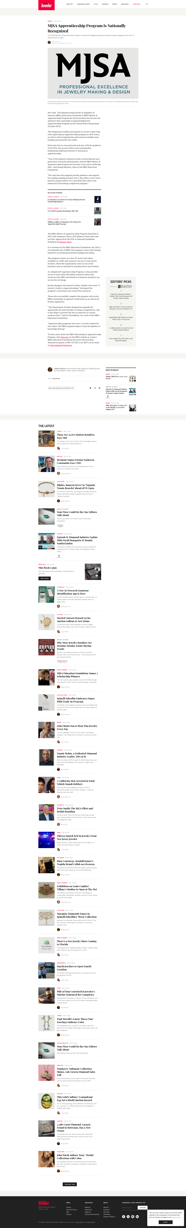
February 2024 (65, 242)
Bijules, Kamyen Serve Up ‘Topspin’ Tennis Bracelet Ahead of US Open (76, 486)
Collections (60, 481)
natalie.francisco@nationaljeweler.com (62, 43)
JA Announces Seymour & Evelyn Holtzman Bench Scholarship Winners (66, 201)
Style (96, 4)
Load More (70, 1184)
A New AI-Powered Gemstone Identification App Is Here (73, 592)
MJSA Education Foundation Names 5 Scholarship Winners (77, 675)
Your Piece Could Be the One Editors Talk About (77, 513)
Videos (114, 4)
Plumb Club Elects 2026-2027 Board (116, 377)
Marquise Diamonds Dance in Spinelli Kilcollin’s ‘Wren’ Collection (77, 915)
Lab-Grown (60, 857)
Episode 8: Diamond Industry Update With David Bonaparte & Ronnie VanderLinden (121, 296)
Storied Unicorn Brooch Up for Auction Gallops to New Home (74, 619)
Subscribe (136, 4)
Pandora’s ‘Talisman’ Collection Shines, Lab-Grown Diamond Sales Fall (76, 1071)
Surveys (59, 431)
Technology (60, 587)
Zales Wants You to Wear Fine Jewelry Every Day (77, 727)
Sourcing (60, 750)
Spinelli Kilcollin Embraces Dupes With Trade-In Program (121, 318)
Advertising (106, 1214)
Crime (59, 777)
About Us (106, 1207)
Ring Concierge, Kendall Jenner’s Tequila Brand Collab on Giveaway (76, 862)
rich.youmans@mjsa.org (61, 345)
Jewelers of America (109, 1217)
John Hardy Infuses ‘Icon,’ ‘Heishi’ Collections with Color (75, 1156)
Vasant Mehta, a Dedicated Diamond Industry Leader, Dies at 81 (77, 755)
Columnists (60, 805)
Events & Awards (53, 196)
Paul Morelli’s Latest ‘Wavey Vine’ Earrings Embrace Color (75, 1020)
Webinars (87, 1207)
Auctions (60, 614)
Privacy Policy (91, 1222)
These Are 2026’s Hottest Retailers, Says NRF (76, 436)
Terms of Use (80, 1222)
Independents (61, 963)
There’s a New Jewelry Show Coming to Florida (77, 943)
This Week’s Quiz (47, 567)
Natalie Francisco (56, 41)
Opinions (105, 4)
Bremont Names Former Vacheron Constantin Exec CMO (75, 461)
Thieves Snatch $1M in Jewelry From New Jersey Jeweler (77, 837)
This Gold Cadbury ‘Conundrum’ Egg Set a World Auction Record (75, 1098)
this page (65, 337)
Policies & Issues (62, 695)
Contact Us (106, 1210)
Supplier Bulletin (62, 1043)
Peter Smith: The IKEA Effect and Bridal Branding (121, 339)
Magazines (125, 4)
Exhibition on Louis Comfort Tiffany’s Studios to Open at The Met (77, 888)
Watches (59, 456)
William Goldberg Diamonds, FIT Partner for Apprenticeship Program (64, 223)
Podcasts (60, 534)
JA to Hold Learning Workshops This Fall (63, 211)
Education (56, 379)
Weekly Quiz (88, 1210)
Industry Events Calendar (92, 1214)
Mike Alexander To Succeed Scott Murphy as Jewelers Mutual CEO (121, 308)
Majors (50, 21)
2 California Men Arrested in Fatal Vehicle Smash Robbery (121, 329)
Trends (59, 1015)
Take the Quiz (44, 578)
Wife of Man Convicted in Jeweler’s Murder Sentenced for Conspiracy (76, 993)
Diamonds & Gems (83, 4)
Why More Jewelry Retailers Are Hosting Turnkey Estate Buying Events (74, 645)
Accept (166, 1222)
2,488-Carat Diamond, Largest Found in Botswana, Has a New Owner (73, 1127)
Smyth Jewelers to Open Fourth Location (74, 968)
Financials (60, 1065)
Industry (69, 4)
